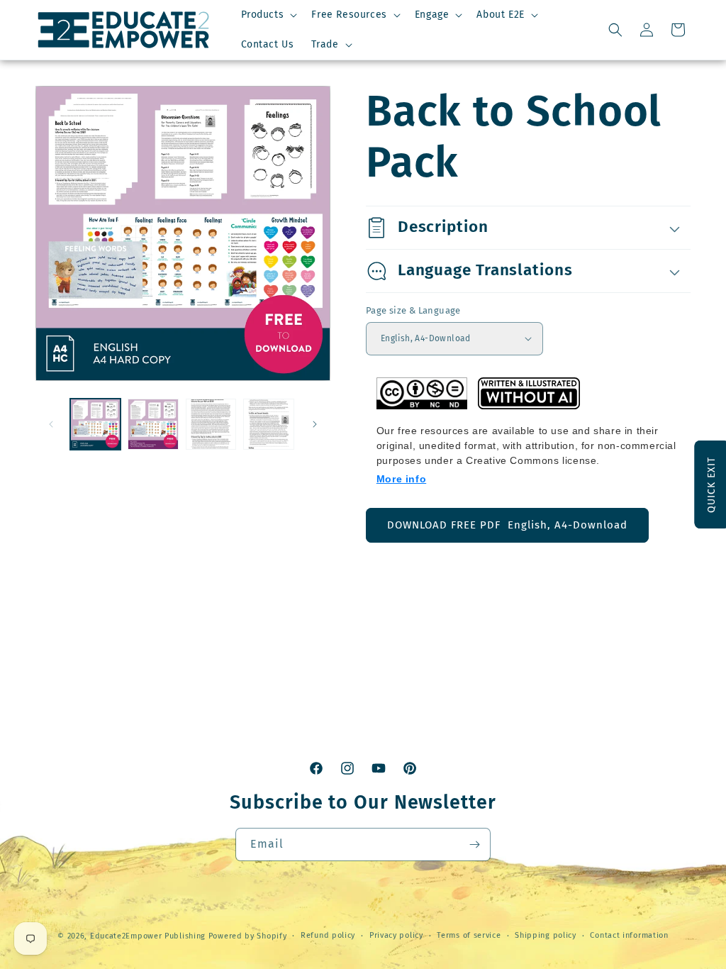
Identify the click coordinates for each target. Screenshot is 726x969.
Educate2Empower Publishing (148, 936)
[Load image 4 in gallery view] (211, 424)
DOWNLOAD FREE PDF (507, 525)
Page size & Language (413, 310)
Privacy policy (396, 935)
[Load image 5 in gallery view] (268, 424)
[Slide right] (314, 424)
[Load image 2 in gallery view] (153, 424)
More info (401, 478)
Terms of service (469, 935)
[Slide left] (51, 424)
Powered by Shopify (247, 936)
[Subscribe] (474, 844)
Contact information (629, 935)
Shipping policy (545, 935)
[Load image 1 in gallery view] (95, 424)
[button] (268, 15)
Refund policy (328, 935)
